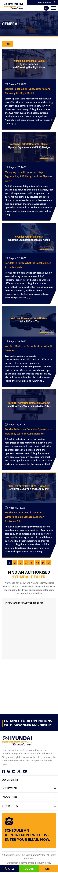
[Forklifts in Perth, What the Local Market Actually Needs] (29, 237)
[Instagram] (8, 770)
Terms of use (27, 862)
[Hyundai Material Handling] (13, 6)
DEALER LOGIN (54, 2)
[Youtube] (25, 770)
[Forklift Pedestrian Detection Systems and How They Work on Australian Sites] (29, 404)
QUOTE (29, 868)
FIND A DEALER (44, 2)
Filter (7, 43)
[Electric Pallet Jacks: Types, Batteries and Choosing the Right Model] (29, 63)
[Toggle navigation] (53, 8)
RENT (48, 868)
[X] (19, 770)
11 (43, 562)
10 (37, 562)
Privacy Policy (44, 862)
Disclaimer (12, 862)
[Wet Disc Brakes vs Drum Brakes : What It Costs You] (29, 321)
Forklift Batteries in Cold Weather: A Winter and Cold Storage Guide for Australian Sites (25, 517)
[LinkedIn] (13, 770)
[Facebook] (3, 770)
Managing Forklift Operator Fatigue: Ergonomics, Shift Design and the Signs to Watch (28, 176)
